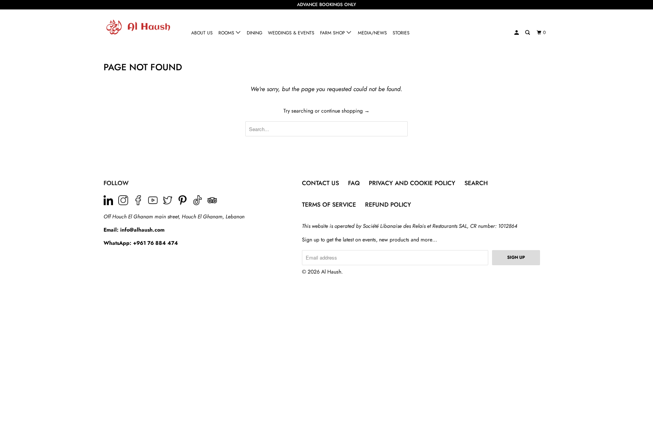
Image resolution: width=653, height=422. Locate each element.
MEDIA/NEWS (372, 32)
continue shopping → (345, 110)
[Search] (528, 32)
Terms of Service (329, 204)
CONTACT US (320, 183)
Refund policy (388, 204)
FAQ (354, 183)
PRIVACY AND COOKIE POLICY (412, 183)
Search (476, 183)
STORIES (401, 32)
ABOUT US (202, 32)
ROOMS (227, 32)
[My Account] (517, 32)
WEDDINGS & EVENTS (291, 32)
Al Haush (331, 271)
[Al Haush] (142, 27)
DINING (254, 32)
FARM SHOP (333, 32)
